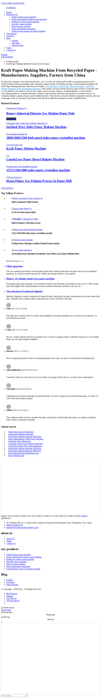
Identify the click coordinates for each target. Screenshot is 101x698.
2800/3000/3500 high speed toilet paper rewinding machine (45, 137)
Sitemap (9, 596)
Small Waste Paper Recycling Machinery (25, 446)
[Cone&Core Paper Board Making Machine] (7, 156)
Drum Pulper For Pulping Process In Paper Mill (39, 181)
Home (8, 12)
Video (8, 48)
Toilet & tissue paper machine (24, 17)
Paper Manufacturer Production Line (23, 453)
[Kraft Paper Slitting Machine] (14, 145)
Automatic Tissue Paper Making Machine (25, 444)
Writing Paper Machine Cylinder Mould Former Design (35, 243)
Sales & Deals (17, 45)
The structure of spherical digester (24, 291)
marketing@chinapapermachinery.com (22, 527)
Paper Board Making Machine (20, 434)
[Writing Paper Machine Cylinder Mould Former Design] (22, 240)
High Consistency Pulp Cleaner (25, 202)
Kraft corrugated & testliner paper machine (29, 19)
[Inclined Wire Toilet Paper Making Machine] (27, 123)
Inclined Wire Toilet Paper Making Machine (36, 127)
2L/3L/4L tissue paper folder (24, 212)
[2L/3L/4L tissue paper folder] (22, 208)
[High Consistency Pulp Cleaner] (27, 198)
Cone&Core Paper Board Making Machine (35, 159)
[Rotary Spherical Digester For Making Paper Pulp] (16, 108)
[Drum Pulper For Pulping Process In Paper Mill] (14, 177)
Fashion (15, 41)
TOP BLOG (11, 598)
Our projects (11, 33)
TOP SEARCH (12, 601)
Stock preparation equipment (23, 29)
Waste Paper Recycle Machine (21, 432)
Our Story (16, 43)
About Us (10, 36)
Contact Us (11, 50)
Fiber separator (14, 266)
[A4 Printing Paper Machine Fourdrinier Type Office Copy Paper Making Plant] (22, 250)
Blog (8, 38)
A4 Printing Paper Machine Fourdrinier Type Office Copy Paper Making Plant (45, 254)
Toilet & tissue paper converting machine (29, 31)
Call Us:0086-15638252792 (12, 3)
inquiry (84, 516)
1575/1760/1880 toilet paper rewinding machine (38, 170)
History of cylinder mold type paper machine (30, 278)
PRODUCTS (12, 14)
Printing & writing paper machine (25, 22)
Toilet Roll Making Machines (29, 89)
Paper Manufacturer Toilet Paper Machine (25, 439)
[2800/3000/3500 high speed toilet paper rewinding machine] (16, 134)
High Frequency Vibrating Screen (26, 223)
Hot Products (11, 593)
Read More (11, 119)
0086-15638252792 (14, 525)
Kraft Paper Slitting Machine (26, 148)
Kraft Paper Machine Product (72, 86)
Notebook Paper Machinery (19, 441)
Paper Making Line (16, 455)
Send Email (6, 610)
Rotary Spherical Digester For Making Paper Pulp (40, 113)
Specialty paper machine (22, 24)
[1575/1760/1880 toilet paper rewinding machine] (21, 166)
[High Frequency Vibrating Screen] (25, 219)
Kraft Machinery (52, 86)
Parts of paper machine (21, 26)
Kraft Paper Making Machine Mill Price (24, 436)
